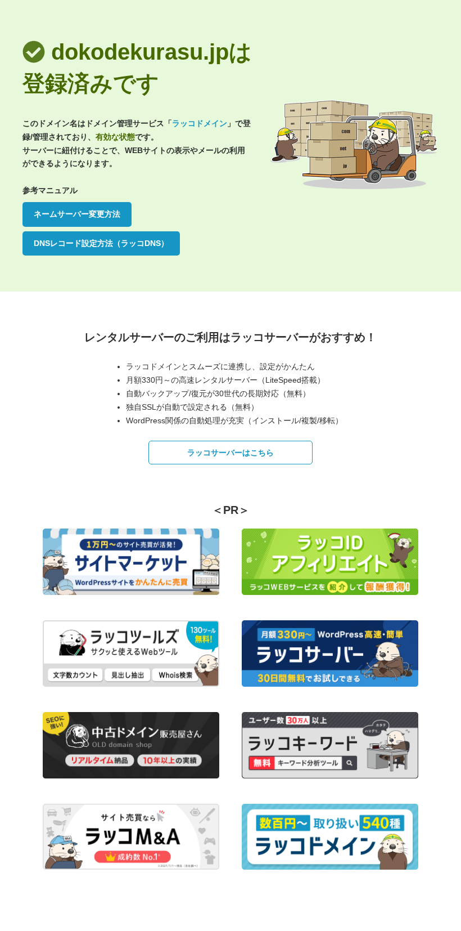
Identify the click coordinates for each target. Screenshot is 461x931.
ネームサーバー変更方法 (77, 213)
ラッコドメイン (199, 123)
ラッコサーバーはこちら (230, 452)
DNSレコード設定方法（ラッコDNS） (101, 243)
